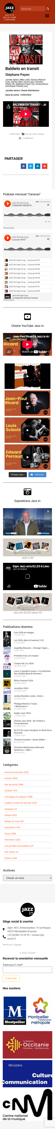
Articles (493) (11, 778)
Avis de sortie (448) (14, 784)
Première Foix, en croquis (26, 655)
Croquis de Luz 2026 (24, 663)
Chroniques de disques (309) (19, 797)
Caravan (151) (11, 790)
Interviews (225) (12, 839)
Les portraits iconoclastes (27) (19, 846)
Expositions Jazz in (27, 501)
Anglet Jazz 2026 (22, 713)
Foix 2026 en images (24, 632)
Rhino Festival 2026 (23, 680)
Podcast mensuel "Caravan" (21, 194)
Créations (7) (11, 809)
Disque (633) (11, 815)
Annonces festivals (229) (17, 772)
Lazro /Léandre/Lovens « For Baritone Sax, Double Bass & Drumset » (32, 672)
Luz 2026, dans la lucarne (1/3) (29, 640)
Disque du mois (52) (14, 821)
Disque (41, 134)
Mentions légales (12, 944)
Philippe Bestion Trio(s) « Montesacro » (25, 705)
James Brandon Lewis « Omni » (29, 696)
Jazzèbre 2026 (21, 688)
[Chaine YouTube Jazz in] (27, 316)
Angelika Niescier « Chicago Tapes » (31, 648)
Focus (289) (10, 833)
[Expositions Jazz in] (27, 492)
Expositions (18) (12, 827)
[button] (47, 15)
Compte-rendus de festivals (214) (21, 803)
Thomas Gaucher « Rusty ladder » (30, 739)
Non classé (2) (11, 852)
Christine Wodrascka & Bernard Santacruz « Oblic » (29, 748)
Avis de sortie (31, 134)
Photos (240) (11, 858)
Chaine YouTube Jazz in (27, 326)
